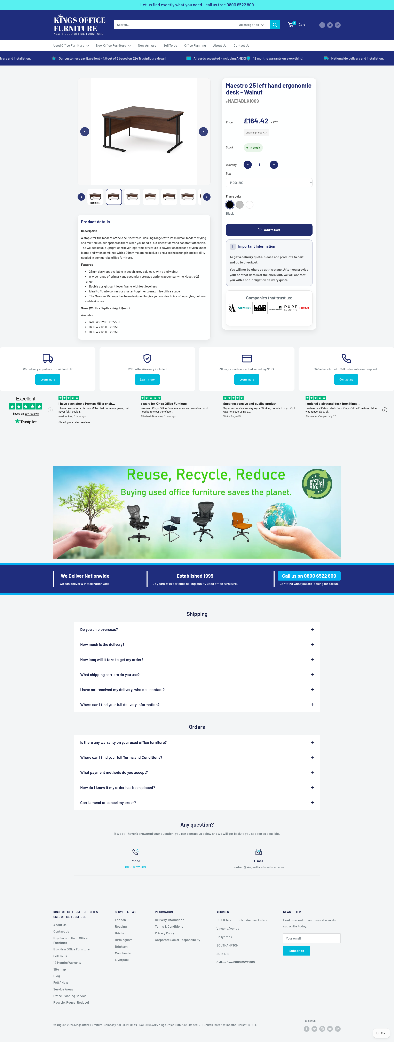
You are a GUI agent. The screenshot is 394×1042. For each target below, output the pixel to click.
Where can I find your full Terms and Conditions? (121, 757)
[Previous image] (84, 131)
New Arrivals (147, 45)
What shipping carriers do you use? (110, 674)
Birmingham (123, 940)
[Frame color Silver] (240, 205)
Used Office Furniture (68, 45)
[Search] (275, 24)
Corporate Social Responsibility (177, 940)
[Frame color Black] (230, 205)
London (120, 920)
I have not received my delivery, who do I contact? (122, 689)
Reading (121, 926)
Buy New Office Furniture (71, 949)
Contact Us (241, 45)
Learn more (47, 379)
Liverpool (122, 959)
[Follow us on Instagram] (322, 1029)
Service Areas (63, 989)
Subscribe (296, 950)
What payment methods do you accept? (114, 772)
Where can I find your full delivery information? (120, 704)
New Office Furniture (111, 45)
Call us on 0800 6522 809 (309, 576)
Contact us (346, 379)
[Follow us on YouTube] (330, 1029)
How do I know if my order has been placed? (117, 787)
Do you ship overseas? (99, 629)
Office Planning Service (70, 996)
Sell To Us (170, 45)
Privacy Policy (165, 933)
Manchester (123, 953)
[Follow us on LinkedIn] (338, 25)
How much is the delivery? (102, 644)
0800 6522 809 (240, 4)
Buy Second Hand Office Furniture (70, 940)
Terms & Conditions (169, 926)
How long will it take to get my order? (111, 659)
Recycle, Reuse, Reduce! (71, 1002)
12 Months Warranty (67, 962)
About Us (219, 45)
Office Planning (195, 45)
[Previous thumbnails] (81, 197)
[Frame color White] (249, 205)
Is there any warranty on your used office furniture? (123, 742)
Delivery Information (169, 920)
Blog (56, 976)
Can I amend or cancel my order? (108, 802)
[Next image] (203, 131)
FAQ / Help (60, 982)
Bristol (120, 933)
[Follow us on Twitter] (330, 25)
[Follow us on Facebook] (322, 25)
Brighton (121, 946)
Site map (59, 969)
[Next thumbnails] (207, 197)
